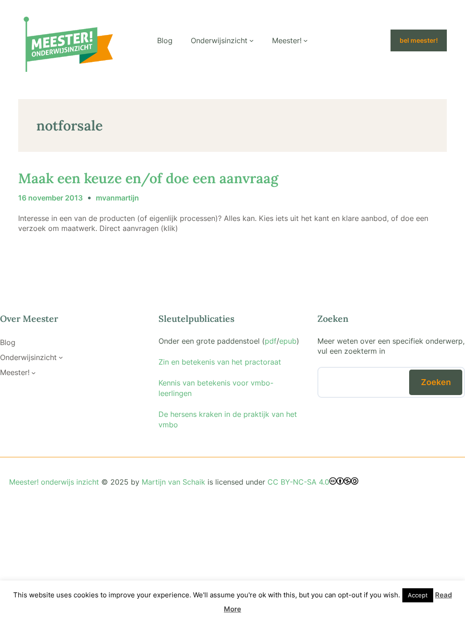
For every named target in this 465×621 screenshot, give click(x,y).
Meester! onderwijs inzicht (54, 481)
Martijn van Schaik (173, 481)
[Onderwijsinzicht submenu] (251, 40)
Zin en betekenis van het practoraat (219, 361)
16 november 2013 (50, 197)
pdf (271, 341)
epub (288, 341)
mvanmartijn (117, 197)
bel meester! (419, 40)
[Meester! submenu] (305, 40)
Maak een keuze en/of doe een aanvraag (148, 178)
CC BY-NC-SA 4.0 (298, 481)
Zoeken (436, 382)
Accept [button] (418, 595)
